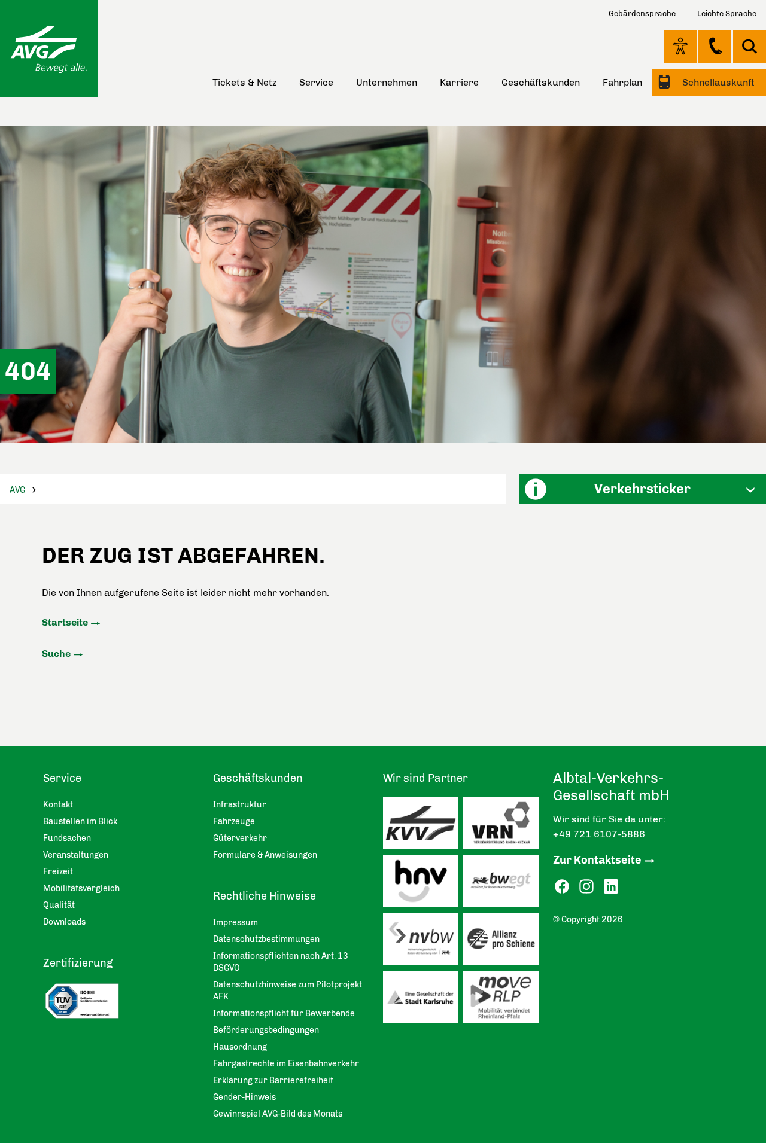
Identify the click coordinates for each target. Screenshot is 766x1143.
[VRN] (503, 826)
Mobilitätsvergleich (81, 888)
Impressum (235, 923)
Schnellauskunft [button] (717, 82)
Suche (56, 653)
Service (316, 82)
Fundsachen (67, 838)
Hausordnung (240, 1047)
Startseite (65, 622)
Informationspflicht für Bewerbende (284, 1013)
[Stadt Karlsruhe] (423, 1000)
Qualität (59, 905)
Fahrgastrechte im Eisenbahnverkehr (286, 1064)
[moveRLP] (503, 1000)
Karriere (459, 82)
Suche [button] (749, 46)
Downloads (64, 922)
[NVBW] (423, 942)
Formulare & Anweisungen (265, 855)
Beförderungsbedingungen (266, 1030)
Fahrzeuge (234, 821)
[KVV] (423, 826)
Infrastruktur (239, 805)
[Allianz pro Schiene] (503, 942)
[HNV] (423, 884)
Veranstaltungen (75, 855)
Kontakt (714, 46)
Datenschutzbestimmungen (266, 939)
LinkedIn (611, 886)
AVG (17, 490)
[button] (642, 489)
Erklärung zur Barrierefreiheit (273, 1080)
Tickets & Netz (244, 82)
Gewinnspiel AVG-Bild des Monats (277, 1114)
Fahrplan (622, 82)
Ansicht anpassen (680, 46)
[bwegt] (503, 884)
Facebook (562, 886)
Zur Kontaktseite (597, 860)
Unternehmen (386, 82)
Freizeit (58, 872)
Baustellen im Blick (80, 821)
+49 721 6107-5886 (599, 834)
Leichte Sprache (726, 13)
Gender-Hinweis (244, 1097)
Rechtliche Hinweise (264, 896)
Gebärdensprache (642, 13)
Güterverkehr (240, 838)
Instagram (586, 886)
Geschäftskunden (540, 82)
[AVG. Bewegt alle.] (49, 48)
